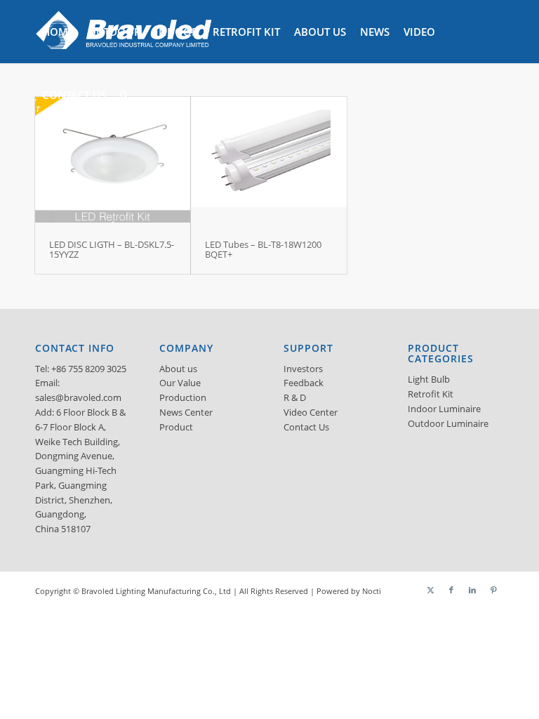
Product (176, 427)
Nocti (371, 591)
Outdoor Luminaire (448, 423)
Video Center (311, 412)
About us (178, 368)
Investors (303, 368)
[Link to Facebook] (451, 589)
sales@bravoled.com (78, 397)
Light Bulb (429, 379)
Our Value (180, 382)
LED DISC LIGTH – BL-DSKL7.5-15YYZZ (111, 249)
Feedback (304, 382)
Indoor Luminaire (444, 408)
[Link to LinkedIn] (472, 589)
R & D (295, 397)
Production (182, 397)
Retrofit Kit (430, 394)
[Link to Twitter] (430, 589)
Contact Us (306, 427)
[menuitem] (58, 31)
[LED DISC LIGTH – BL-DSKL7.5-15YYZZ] (112, 161)
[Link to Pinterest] (493, 589)
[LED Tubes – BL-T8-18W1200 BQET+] (268, 161)
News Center (186, 412)
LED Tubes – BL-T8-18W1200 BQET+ (263, 249)
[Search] (124, 94)
